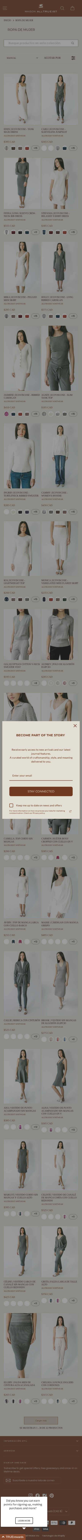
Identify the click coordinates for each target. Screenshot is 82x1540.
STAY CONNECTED (41, 791)
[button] (28, 1537)
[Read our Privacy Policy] (70, 811)
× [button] (45, 1494)
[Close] (75, 725)
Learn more (24, 1520)
